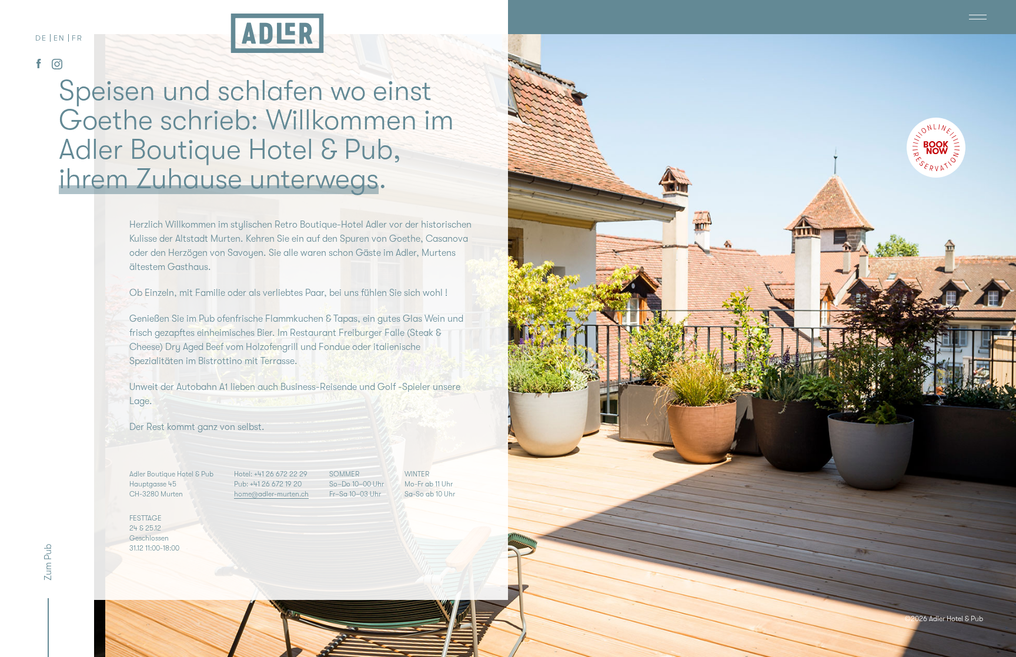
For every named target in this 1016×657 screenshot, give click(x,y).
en (59, 38)
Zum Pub (48, 562)
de (41, 38)
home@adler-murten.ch (271, 494)
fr (77, 38)
